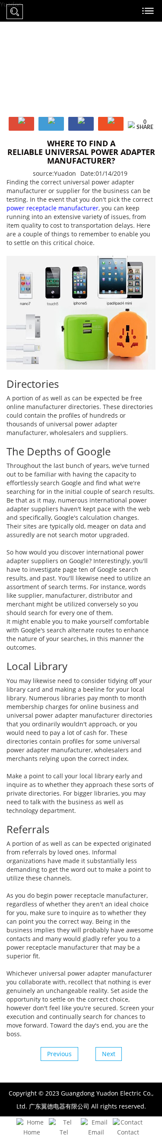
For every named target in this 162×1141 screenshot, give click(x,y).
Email (96, 1132)
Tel (64, 1132)
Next (108, 1054)
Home (31, 1132)
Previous (59, 1054)
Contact (128, 1132)
